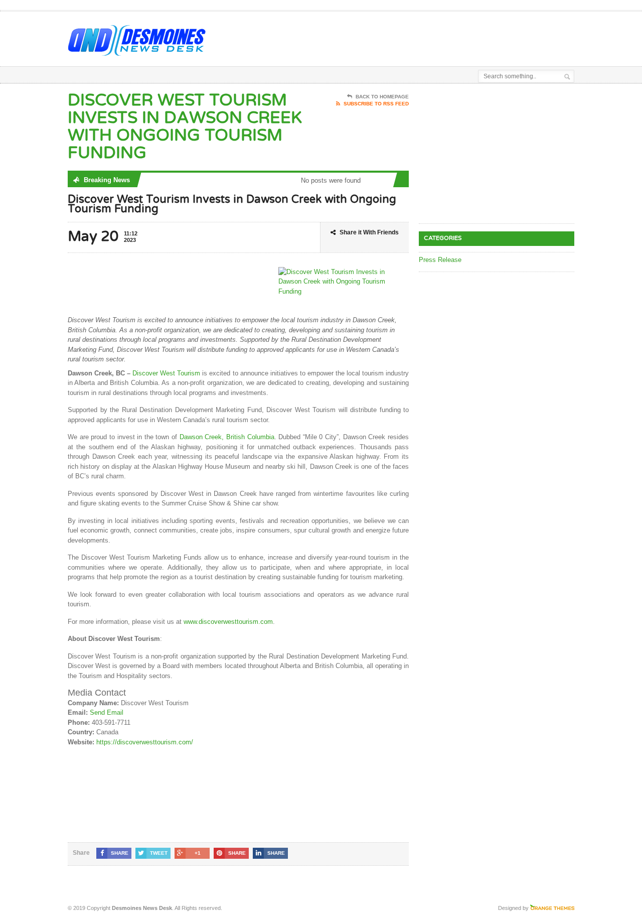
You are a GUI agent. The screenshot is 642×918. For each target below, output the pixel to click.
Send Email (106, 712)
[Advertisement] (457, 37)
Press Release (440, 260)
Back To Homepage (382, 96)
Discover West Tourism (166, 373)
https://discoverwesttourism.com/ (144, 742)
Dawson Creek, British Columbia (227, 437)
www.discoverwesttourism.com (228, 621)
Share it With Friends (369, 232)
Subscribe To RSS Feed (376, 103)
